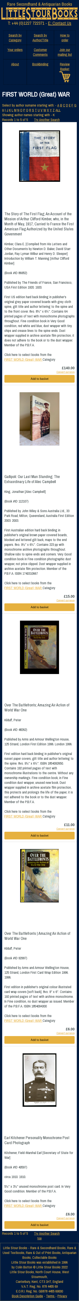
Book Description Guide (27, 1296)
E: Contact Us (59, 23)
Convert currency (65, 372)
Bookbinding (40, 64)
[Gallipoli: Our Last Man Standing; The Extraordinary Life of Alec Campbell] (39, 419)
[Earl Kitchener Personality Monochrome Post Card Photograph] (39, 1080)
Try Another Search (47, 119)
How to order (65, 37)
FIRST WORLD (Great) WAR (23, 359)
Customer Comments (40, 52)
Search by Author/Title (40, 37)
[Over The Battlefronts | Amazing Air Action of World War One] (39, 875)
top (39, 1238)
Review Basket (65, 66)
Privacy (62, 1296)
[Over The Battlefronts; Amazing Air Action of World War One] (39, 647)
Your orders (15, 49)
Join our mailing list (65, 52)
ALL (58, 110)
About (15, 64)
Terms (50, 1296)
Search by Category (15, 37)
